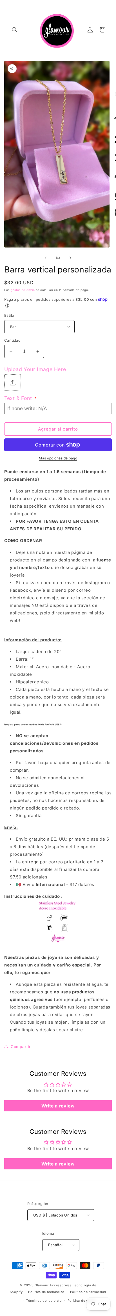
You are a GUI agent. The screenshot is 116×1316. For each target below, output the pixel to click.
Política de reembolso (46, 1292)
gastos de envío (23, 290)
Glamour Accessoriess (54, 1285)
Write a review (58, 1106)
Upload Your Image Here (35, 369)
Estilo (9, 315)
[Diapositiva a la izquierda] (45, 258)
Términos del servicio (44, 1301)
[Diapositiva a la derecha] (70, 258)
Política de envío (81, 1301)
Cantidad (12, 340)
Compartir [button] (20, 1046)
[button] (14, 30)
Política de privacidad (88, 1292)
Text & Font (20, 398)
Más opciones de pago (58, 458)
